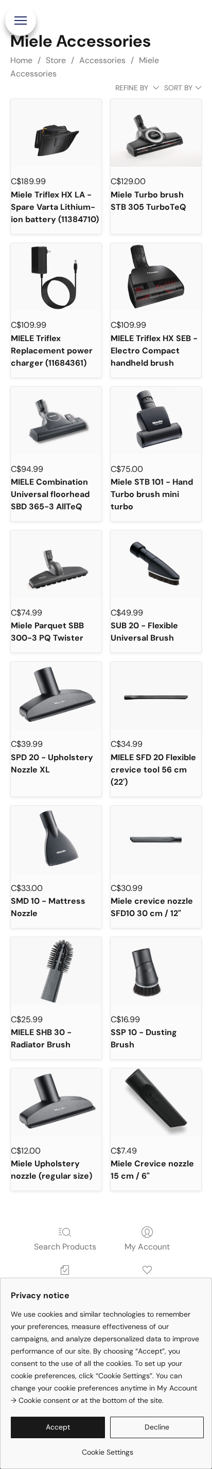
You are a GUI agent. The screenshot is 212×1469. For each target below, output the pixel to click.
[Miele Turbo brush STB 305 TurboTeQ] (156, 133)
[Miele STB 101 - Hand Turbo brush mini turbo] (156, 420)
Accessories (102, 60)
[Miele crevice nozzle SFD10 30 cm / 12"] (156, 840)
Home (21, 60)
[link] (107, 1448)
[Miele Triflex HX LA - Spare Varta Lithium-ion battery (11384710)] (56, 133)
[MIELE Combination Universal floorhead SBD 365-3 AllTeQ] (56, 420)
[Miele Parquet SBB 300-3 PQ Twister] (56, 564)
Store (56, 60)
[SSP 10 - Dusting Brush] (156, 971)
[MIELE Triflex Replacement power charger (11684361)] (56, 277)
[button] (58, 1427)
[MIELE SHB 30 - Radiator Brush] (56, 971)
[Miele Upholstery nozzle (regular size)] (56, 1102)
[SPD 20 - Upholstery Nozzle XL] (56, 695)
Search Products (65, 1246)
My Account (147, 1246)
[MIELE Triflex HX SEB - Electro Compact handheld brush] (156, 277)
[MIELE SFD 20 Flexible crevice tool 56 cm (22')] (156, 695)
